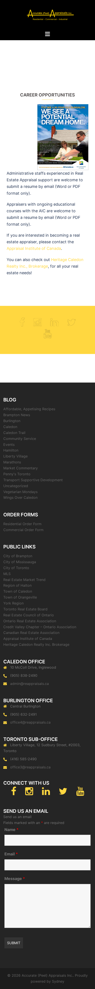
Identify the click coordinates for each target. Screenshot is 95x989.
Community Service (19, 438)
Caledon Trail (14, 432)
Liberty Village (15, 456)
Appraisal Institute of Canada (34, 248)
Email (11, 854)
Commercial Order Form (23, 530)
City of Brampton (17, 556)
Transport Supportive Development (33, 480)
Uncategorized (15, 486)
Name (11, 829)
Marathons (12, 462)
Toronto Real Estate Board (25, 609)
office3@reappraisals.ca (30, 767)
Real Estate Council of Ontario (28, 615)
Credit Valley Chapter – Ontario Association (39, 627)
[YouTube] (47, 336)
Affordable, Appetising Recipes (29, 409)
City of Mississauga (19, 562)
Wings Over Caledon (20, 497)
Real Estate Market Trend (24, 579)
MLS (7, 574)
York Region (13, 603)
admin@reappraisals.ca (29, 683)
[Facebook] (22, 324)
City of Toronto (16, 568)
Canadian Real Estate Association (31, 632)
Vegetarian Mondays (20, 492)
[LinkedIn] (54, 324)
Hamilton (10, 450)
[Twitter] (71, 324)
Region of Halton (17, 585)
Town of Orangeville (20, 597)
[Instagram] (38, 324)
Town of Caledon (17, 591)
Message (14, 878)
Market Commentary (20, 468)
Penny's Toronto (16, 474)
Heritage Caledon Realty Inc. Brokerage (36, 644)
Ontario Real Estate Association (29, 621)
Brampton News (16, 415)
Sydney (58, 981)
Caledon (10, 427)
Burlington (11, 421)
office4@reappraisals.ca (30, 722)
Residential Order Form (22, 524)
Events (9, 444)
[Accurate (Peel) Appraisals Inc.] (47, 15)
